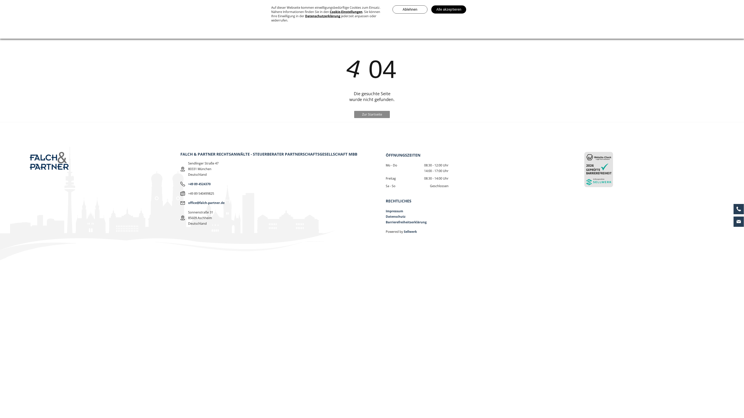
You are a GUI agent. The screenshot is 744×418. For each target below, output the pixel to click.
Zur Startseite (372, 114)
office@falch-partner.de (206, 203)
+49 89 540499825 (201, 193)
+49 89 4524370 (199, 184)
